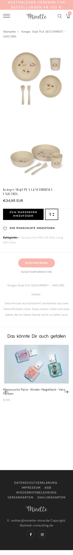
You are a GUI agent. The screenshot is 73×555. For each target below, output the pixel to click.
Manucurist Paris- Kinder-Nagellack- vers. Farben (34, 391)
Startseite (9, 31)
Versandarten (20, 497)
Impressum (31, 487)
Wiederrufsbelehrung (36, 492)
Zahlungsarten (51, 497)
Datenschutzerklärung (35, 483)
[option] (36, 374)
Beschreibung (36, 263)
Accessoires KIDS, (33, 237)
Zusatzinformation (36, 272)
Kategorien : (11, 237)
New (13, 242)
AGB (48, 487)
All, (47, 237)
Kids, (52, 237)
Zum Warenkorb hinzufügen (23, 214)
